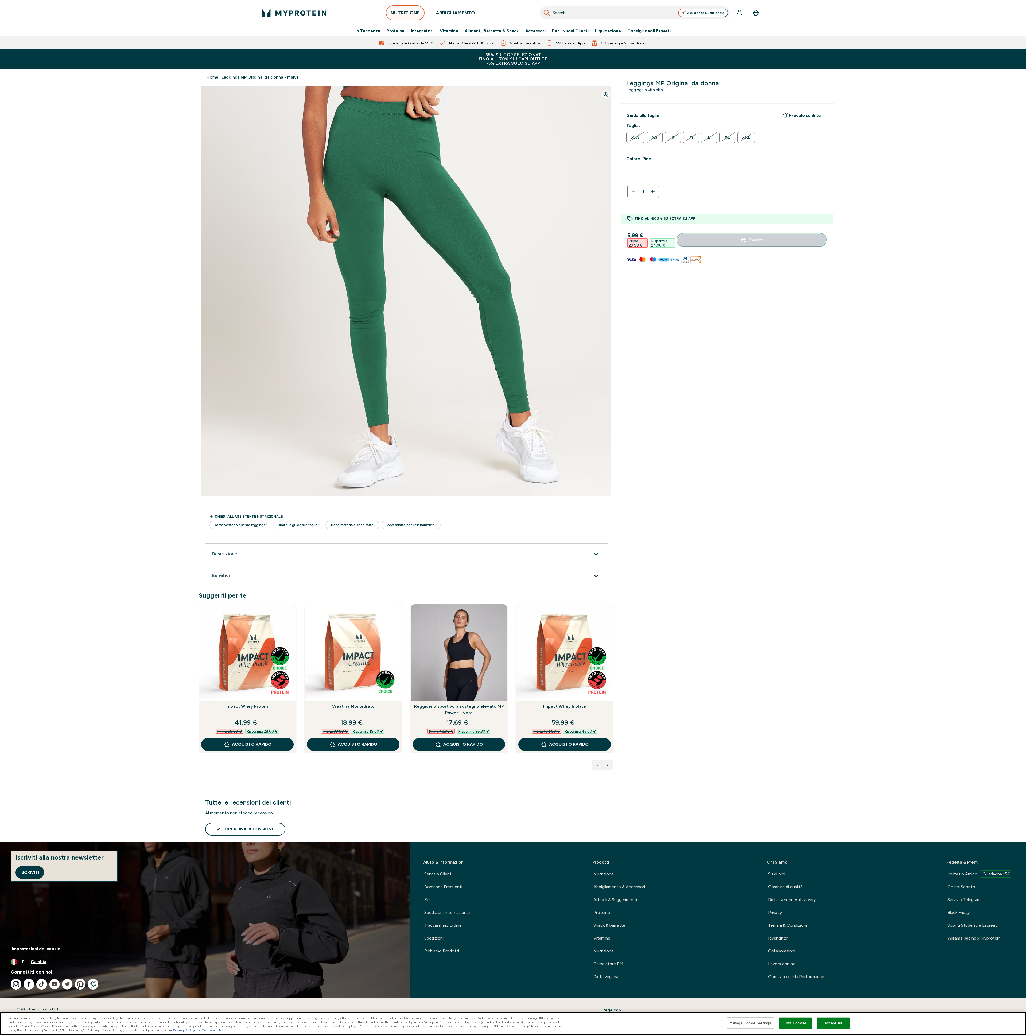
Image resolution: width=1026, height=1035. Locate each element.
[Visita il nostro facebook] (29, 984)
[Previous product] (597, 765)
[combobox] (635, 12)
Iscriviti (29, 872)
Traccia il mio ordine (443, 925)
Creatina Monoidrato (353, 706)
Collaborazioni (781, 951)
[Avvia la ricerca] (546, 12)
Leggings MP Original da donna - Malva (260, 77)
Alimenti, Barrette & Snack (492, 31)
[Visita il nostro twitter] (67, 984)
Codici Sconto (961, 886)
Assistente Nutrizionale (705, 13)
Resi (428, 899)
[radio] (635, 137)
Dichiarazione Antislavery (792, 899)
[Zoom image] (605, 94)
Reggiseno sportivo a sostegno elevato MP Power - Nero (459, 709)
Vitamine (449, 31)
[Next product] (608, 765)
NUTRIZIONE (405, 13)
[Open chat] (93, 984)
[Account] (740, 13)
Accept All (833, 1023)
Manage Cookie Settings (750, 1023)
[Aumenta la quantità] (653, 191)
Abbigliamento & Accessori (619, 886)
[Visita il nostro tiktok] (41, 984)
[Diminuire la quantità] (633, 191)
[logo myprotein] (294, 13)
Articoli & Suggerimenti (615, 899)
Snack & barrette (609, 925)
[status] (643, 191)
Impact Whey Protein (247, 706)
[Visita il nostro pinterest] (80, 984)
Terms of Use (213, 1030)
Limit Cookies (795, 1023)
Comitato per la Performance (796, 976)
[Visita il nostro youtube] (54, 984)
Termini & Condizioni (787, 925)
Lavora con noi (782, 963)
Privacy (775, 912)
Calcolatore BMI (609, 963)
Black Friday (958, 912)
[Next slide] (612, 690)
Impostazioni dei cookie (36, 948)
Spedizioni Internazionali (447, 912)
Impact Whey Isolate (564, 706)
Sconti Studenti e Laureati (972, 925)
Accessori (535, 31)
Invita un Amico (978, 874)
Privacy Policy (184, 1030)
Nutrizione (603, 874)
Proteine (396, 31)
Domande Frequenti (443, 886)
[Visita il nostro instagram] (16, 984)
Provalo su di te (805, 115)
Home (212, 77)
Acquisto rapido (251, 744)
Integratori (422, 31)
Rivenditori (778, 938)
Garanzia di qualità (785, 886)
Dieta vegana (605, 976)
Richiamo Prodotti (441, 951)
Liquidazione (608, 31)
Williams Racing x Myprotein (973, 938)
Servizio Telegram (964, 899)
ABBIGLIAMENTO (455, 13)
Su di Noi (776, 874)
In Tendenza (367, 31)
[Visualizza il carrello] (756, 13)
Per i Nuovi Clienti (570, 31)
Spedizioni (434, 938)
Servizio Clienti (438, 874)
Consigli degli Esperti (649, 31)
